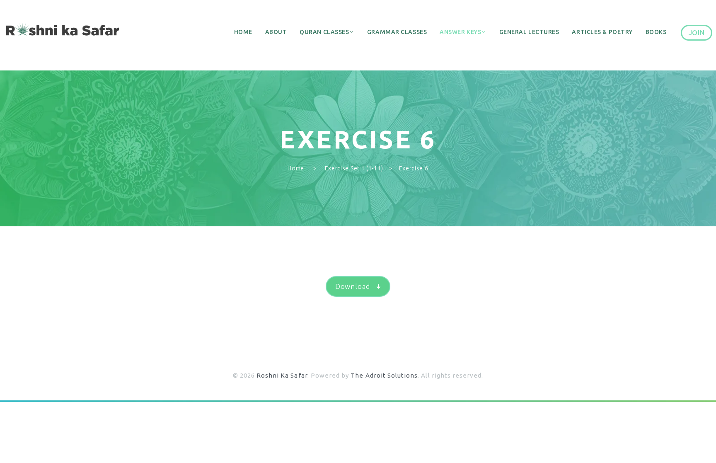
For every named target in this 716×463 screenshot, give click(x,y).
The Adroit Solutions (384, 375)
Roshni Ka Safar (281, 375)
